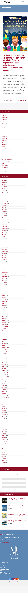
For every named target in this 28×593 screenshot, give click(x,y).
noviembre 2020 (5, 322)
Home (3, 11)
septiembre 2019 (5, 351)
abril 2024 (4, 238)
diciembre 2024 (5, 222)
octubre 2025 (4, 201)
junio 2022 (4, 282)
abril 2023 (4, 261)
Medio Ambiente (4, 155)
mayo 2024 (4, 236)
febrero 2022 (4, 291)
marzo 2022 (4, 289)
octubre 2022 (4, 274)
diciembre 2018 (4, 370)
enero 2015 (4, 462)
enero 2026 (4, 194)
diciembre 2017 (4, 395)
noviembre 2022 (5, 272)
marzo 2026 (4, 190)
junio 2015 (3, 452)
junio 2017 (3, 408)
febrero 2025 (4, 217)
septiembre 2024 (5, 228)
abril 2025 (3, 213)
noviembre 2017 (4, 397)
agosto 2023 (4, 253)
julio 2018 (3, 381)
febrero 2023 (4, 266)
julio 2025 (3, 207)
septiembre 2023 (5, 251)
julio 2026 (3, 182)
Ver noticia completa (22, 100)
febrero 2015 (4, 460)
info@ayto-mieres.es (5, 542)
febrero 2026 (4, 192)
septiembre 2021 (5, 301)
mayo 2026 (4, 186)
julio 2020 (3, 330)
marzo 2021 (4, 314)
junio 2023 (4, 257)
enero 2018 (4, 393)
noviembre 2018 (5, 372)
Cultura (3, 121)
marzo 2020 (4, 339)
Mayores (3, 153)
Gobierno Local (4, 138)
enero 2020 (4, 343)
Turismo (3, 169)
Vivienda (3, 171)
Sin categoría (4, 165)
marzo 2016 (4, 433)
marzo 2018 (4, 389)
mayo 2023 (4, 259)
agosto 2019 (4, 353)
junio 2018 (4, 383)
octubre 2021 (4, 299)
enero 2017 (4, 418)
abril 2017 (3, 412)
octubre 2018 (4, 374)
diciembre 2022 (4, 270)
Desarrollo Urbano (5, 125)
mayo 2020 (4, 335)
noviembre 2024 (5, 224)
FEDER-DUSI (4, 134)
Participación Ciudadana (6, 159)
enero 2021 (4, 318)
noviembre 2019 (5, 347)
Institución (4, 146)
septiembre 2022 (5, 276)
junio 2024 (4, 234)
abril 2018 (3, 387)
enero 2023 (4, 268)
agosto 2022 (4, 278)
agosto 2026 (4, 180)
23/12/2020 (6, 100)
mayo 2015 (4, 454)
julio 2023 (3, 255)
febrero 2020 (4, 341)
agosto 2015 (4, 448)
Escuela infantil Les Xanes (6, 132)
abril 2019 (3, 362)
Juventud (3, 148)
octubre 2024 (4, 226)
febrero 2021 (4, 316)
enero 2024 (4, 245)
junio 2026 (4, 184)
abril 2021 (3, 312)
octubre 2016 (4, 425)
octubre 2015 (4, 443)
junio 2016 (4, 427)
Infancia (3, 144)
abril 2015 (3, 456)
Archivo (3, 115)
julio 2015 (3, 450)
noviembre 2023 (5, 247)
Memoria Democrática (6, 157)
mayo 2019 (4, 360)
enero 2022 (4, 293)
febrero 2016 (4, 435)
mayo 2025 (4, 211)
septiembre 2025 (5, 203)
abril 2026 (4, 188)
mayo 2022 (4, 284)
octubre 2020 (4, 324)
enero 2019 (4, 368)
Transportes (4, 167)
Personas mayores (5, 161)
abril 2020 (4, 337)
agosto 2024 (4, 230)
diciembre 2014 (4, 464)
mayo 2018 (4, 385)
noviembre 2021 (5, 297)
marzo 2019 (4, 364)
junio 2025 (4, 209)
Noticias (6, 11)
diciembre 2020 (5, 320)
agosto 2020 (4, 328)
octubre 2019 (4, 349)
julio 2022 (3, 280)
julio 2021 (3, 305)
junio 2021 (4, 307)
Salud (3, 163)
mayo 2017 (4, 410)
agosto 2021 (4, 303)
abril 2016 (3, 431)
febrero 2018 (4, 391)
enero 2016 (4, 437)
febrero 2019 (4, 366)
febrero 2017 (4, 416)
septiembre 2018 (5, 376)
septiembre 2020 (5, 326)
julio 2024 (3, 232)
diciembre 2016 (4, 420)
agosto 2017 (4, 404)
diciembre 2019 (4, 345)
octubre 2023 (4, 249)
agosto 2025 (4, 205)
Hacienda (3, 140)
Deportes (3, 123)
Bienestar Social (5, 117)
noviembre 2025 (5, 199)
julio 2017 (3, 406)
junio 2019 (4, 358)
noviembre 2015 (4, 441)
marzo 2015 (4, 458)
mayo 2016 (4, 429)
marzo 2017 (4, 414)
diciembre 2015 (4, 439)
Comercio (3, 119)
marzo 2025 (4, 215)
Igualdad (3, 142)
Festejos (11, 100)
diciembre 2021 (4, 295)
